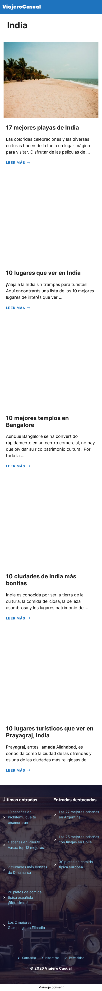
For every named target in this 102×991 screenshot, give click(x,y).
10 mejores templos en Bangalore (37, 421)
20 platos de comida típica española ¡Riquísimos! (25, 897)
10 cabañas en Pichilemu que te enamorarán (22, 817)
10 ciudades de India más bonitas (41, 580)
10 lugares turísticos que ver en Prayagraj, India (49, 732)
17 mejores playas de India (42, 127)
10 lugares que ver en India (43, 272)
